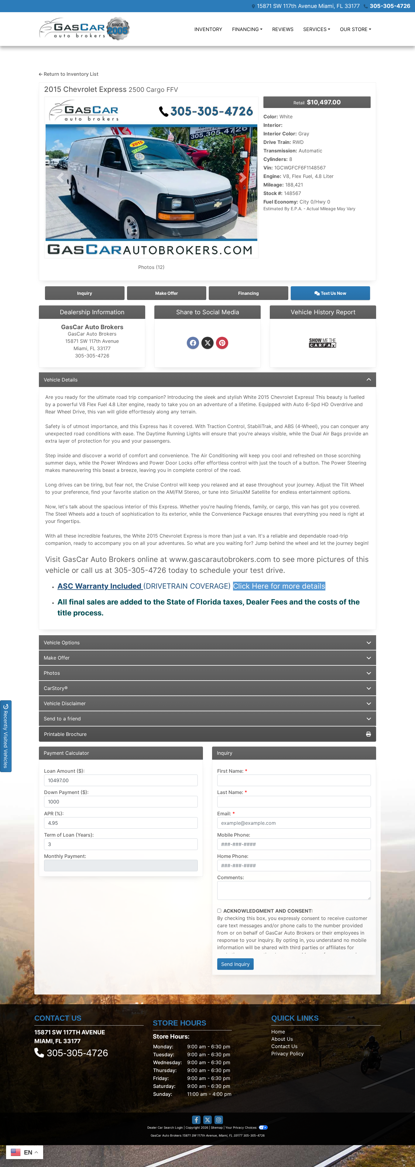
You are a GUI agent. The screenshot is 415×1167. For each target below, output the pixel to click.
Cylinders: (275, 159)
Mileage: (273, 185)
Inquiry (84, 293)
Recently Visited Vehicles (6, 738)
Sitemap (217, 1127)
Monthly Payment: (65, 856)
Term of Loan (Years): (69, 835)
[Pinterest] (222, 343)
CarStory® (56, 688)
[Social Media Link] (218, 1120)
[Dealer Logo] (84, 29)
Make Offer (57, 658)
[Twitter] (207, 343)
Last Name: (230, 792)
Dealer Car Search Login (165, 1127)
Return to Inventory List (70, 74)
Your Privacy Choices (241, 1127)
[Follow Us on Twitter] (207, 1120)
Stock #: (273, 193)
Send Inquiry (235, 964)
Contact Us (284, 1046)
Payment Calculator (66, 753)
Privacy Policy (287, 1053)
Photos (52, 673)
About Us (282, 1039)
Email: (224, 813)
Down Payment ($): (66, 792)
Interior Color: (280, 134)
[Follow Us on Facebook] (196, 1120)
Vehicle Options (62, 642)
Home (278, 1032)
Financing (248, 293)
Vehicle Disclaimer (65, 703)
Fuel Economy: (280, 202)
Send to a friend (62, 719)
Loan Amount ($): (64, 771)
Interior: (273, 125)
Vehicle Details (60, 380)
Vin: (268, 168)
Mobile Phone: (233, 835)
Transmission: (280, 151)
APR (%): (54, 813)
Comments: (230, 877)
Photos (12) (151, 267)
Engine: (272, 176)
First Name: (230, 771)
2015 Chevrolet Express (111, 89)
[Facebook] (193, 343)
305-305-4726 (390, 6)
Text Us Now (333, 293)
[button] (60, 177)
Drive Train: (277, 142)
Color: (270, 116)
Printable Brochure (65, 734)
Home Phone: (233, 856)
